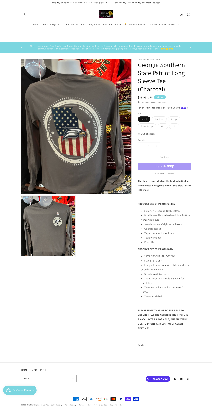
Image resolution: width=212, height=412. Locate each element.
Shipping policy (116, 405)
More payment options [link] (164, 173)
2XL (164, 127)
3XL (175, 127)
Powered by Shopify (54, 405)
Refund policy (70, 405)
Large (175, 120)
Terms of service (100, 405)
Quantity (142, 140)
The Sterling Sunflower (36, 405)
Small (145, 120)
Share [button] (144, 344)
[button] (24, 14)
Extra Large (148, 127)
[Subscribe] (73, 378)
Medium (161, 120)
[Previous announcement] (21, 48)
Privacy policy (85, 405)
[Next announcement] (190, 48)
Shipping (142, 102)
